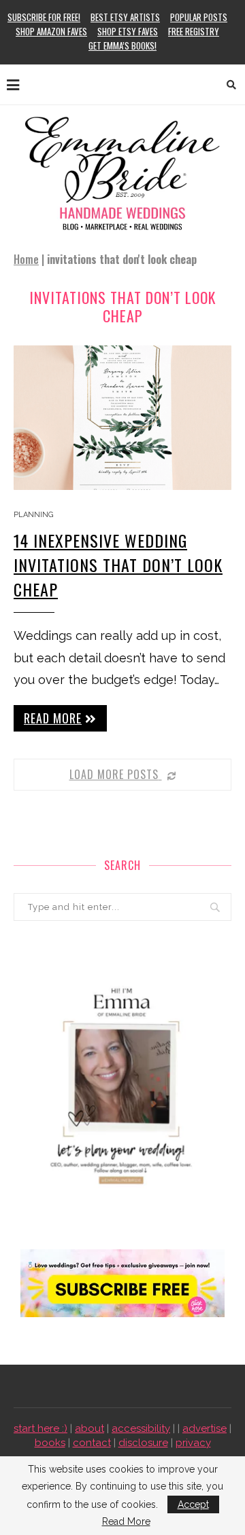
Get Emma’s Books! (122, 45)
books (50, 1443)
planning (33, 514)
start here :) (40, 1428)
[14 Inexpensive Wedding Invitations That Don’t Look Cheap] (122, 417)
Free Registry (193, 31)
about (89, 1428)
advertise (204, 1428)
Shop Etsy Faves (127, 31)
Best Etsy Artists (125, 17)
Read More (126, 1521)
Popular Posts (198, 17)
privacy (193, 1443)
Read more (53, 718)
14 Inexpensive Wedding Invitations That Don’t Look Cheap (118, 564)
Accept (193, 1504)
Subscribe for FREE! (43, 17)
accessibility (141, 1428)
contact (92, 1443)
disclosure (143, 1443)
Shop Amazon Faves (51, 31)
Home (26, 259)
